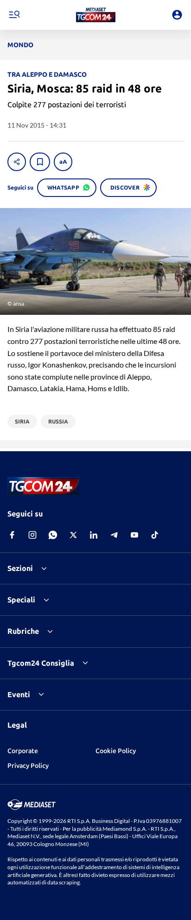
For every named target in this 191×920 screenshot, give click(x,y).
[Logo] (95, 14)
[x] (73, 535)
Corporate (22, 750)
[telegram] (114, 535)
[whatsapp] (52, 535)
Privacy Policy (28, 765)
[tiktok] (154, 535)
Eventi (18, 694)
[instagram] (32, 535)
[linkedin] (93, 535)
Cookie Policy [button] (116, 750)
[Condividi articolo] (16, 162)
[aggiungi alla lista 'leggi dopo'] (40, 162)
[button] (95, 14)
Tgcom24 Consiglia (40, 663)
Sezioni (20, 568)
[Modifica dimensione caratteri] (63, 162)
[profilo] (177, 14)
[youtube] (134, 535)
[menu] (13, 14)
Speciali (21, 599)
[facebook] (12, 535)
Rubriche (23, 631)
